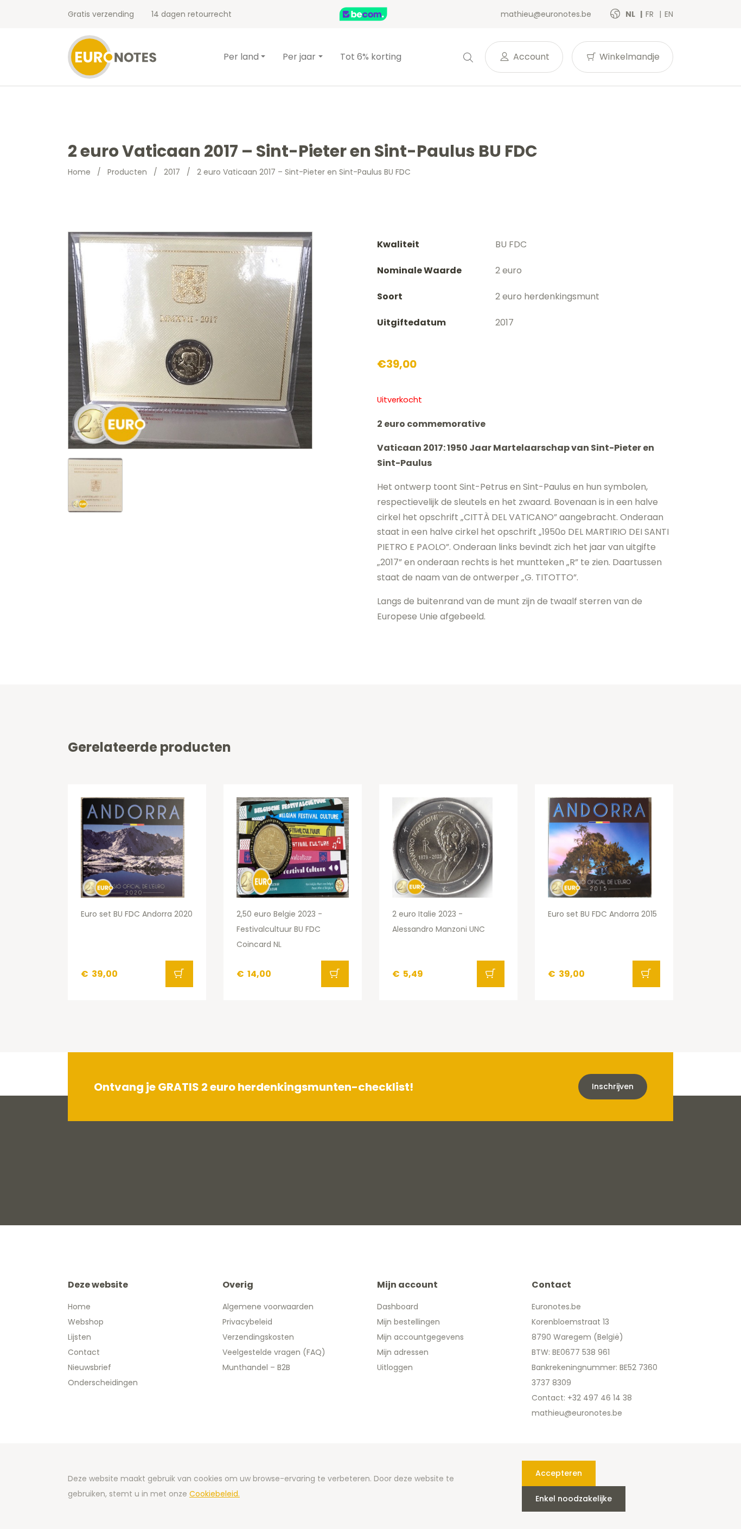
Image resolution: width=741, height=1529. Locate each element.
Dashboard (397, 1306)
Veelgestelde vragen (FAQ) (273, 1352)
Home (79, 172)
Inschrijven (613, 1086)
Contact (84, 1352)
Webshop (86, 1321)
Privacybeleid (247, 1321)
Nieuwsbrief (89, 1367)
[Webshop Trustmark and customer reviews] (374, 14)
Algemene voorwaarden (268, 1306)
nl (631, 14)
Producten (127, 172)
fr (651, 14)
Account (530, 56)
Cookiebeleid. (214, 1493)
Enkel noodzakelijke (573, 1498)
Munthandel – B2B (256, 1367)
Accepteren (558, 1473)
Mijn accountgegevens (420, 1337)
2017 (172, 172)
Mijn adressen (403, 1352)
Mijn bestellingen (408, 1321)
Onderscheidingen (103, 1382)
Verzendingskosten (258, 1337)
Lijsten (79, 1337)
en (669, 14)
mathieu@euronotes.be (546, 14)
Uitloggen (395, 1367)
